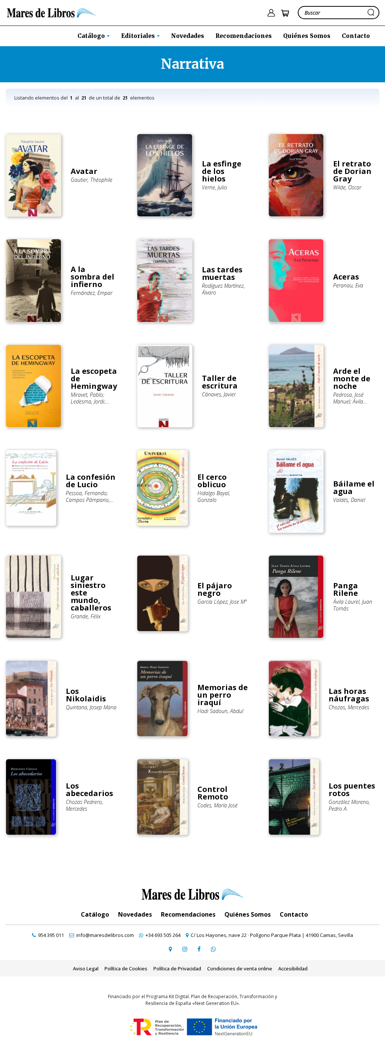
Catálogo (95, 914)
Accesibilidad (293, 968)
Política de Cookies (126, 968)
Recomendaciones (243, 35)
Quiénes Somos (306, 35)
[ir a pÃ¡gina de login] (271, 13)
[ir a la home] (51, 12)
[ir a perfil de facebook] (199, 949)
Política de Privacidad (177, 968)
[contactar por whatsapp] (213, 949)
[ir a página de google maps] (170, 949)
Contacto (356, 35)
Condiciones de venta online (239, 968)
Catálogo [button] (91, 35)
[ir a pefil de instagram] (184, 949)
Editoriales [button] (138, 35)
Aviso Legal (86, 968)
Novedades (187, 35)
